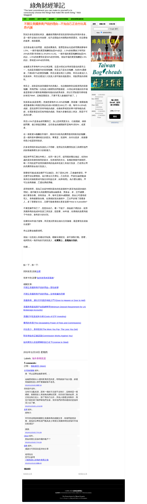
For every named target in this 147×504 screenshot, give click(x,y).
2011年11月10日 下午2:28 (33, 442)
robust (26, 436)
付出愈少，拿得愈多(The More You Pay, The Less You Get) (50, 329)
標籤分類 (102, 24)
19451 (94, 115)
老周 (25, 409)
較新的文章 (27, 474)
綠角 (25, 446)
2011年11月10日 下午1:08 (33, 432)
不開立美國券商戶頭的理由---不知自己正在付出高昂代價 (55, 25)
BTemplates (84, 498)
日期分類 (112, 24)
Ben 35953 (95, 99)
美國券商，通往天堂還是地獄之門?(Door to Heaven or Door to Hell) (54, 300)
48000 (94, 111)
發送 (115, 116)
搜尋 (94, 24)
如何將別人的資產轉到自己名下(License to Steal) (45, 342)
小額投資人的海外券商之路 (37, 460)
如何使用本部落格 (62, 19)
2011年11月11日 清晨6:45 (33, 463)
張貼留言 (27, 469)
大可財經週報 (29, 370)
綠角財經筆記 (47, 5)
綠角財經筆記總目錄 (77, 19)
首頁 (25, 19)
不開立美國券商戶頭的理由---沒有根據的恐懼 (44, 294)
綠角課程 (32, 19)
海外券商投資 (39, 358)
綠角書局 (51, 19)
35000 (94, 95)
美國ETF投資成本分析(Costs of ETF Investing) (44, 316)
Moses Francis (80, 496)
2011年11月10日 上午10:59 (33, 406)
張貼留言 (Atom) (38, 366)
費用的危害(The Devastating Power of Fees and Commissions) (52, 323)
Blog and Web (74, 498)
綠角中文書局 (42, 19)
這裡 (38, 271)
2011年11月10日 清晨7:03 (33, 385)
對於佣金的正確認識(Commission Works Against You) (48, 336)
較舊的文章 (83, 474)
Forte (67, 496)
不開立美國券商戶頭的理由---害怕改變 (41, 287)
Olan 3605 (95, 105)
